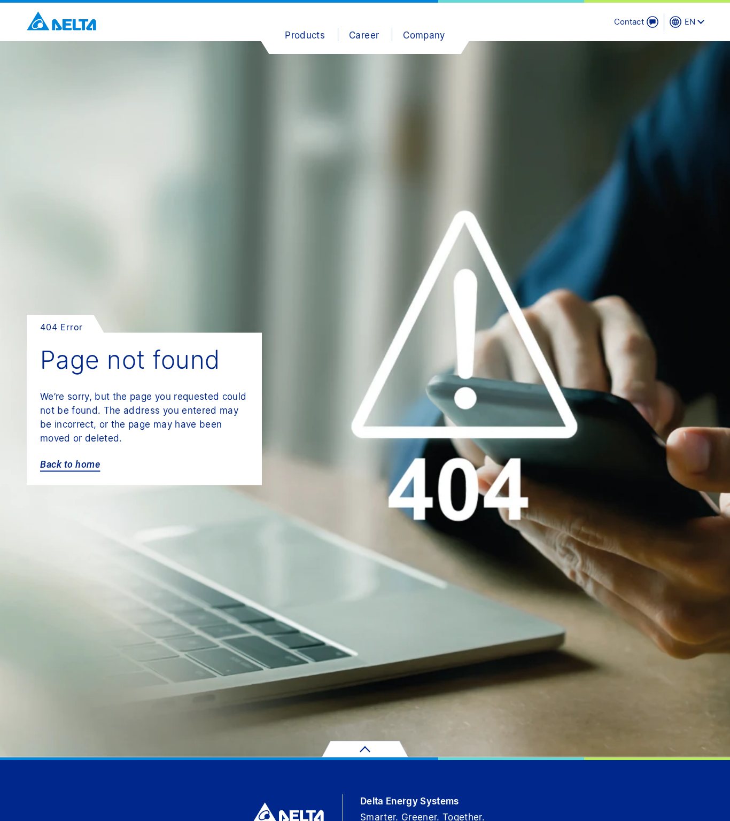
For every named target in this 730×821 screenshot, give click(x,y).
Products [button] (305, 35)
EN (690, 22)
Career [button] (364, 35)
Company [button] (424, 35)
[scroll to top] (365, 749)
